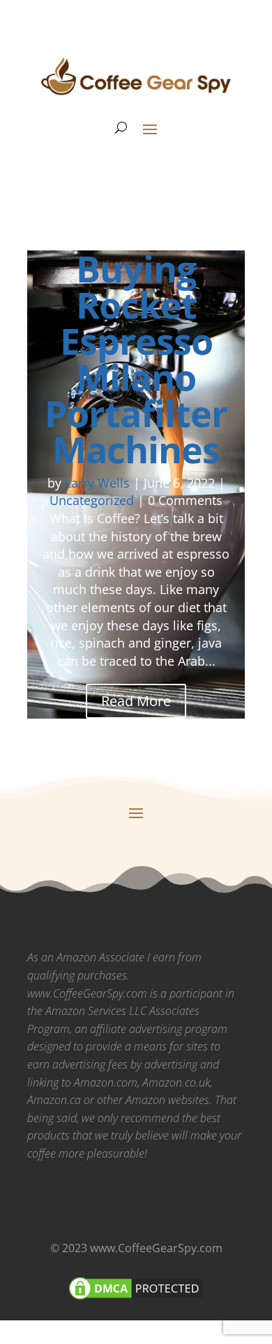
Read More (136, 700)
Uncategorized (92, 500)
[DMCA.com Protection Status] (136, 1298)
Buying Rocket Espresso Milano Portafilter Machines (136, 358)
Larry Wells (97, 482)
